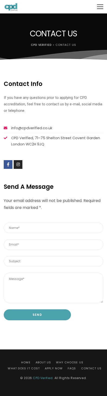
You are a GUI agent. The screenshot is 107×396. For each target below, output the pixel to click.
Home (25, 362)
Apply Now (54, 368)
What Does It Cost (24, 368)
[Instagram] (18, 164)
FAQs (72, 368)
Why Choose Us (69, 362)
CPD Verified (43, 378)
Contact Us (91, 368)
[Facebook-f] (8, 164)
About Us (43, 362)
